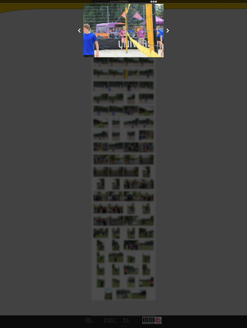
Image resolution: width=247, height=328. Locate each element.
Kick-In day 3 (125, 1)
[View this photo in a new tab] (154, 2)
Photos (111, 1)
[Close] (156, 2)
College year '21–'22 (118, 1)
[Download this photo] (151, 2)
